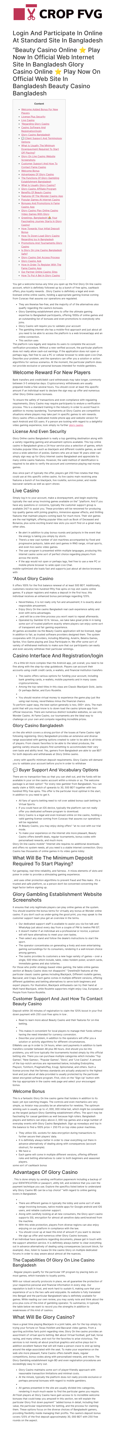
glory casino (76, 425)
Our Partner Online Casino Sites (39, 271)
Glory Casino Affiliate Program (38, 188)
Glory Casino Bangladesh (35, 134)
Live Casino (28, 120)
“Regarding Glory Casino (35, 123)
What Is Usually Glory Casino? (38, 185)
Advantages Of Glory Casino (37, 174)
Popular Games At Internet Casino (40, 199)
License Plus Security (33, 116)
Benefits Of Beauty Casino (36, 192)
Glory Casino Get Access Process (40, 257)
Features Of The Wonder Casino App (42, 196)
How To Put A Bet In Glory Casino (40, 275)
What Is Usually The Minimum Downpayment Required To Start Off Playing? (40, 149)
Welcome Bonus (30, 170)
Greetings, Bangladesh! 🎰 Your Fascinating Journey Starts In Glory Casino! (41, 221)
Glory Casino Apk (31, 260)
